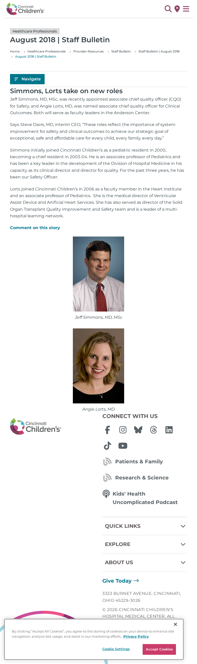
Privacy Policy (136, 636)
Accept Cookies (159, 649)
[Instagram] (123, 429)
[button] (168, 9)
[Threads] (154, 429)
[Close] (175, 624)
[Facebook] (107, 429)
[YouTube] (123, 445)
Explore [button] (117, 544)
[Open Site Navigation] (186, 9)
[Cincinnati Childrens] (52, 426)
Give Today (117, 581)
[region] (94, 639)
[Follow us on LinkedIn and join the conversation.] (169, 429)
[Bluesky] (138, 429)
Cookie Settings (116, 649)
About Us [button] (119, 562)
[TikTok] (107, 445)
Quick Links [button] (123, 526)
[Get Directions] (177, 9)
